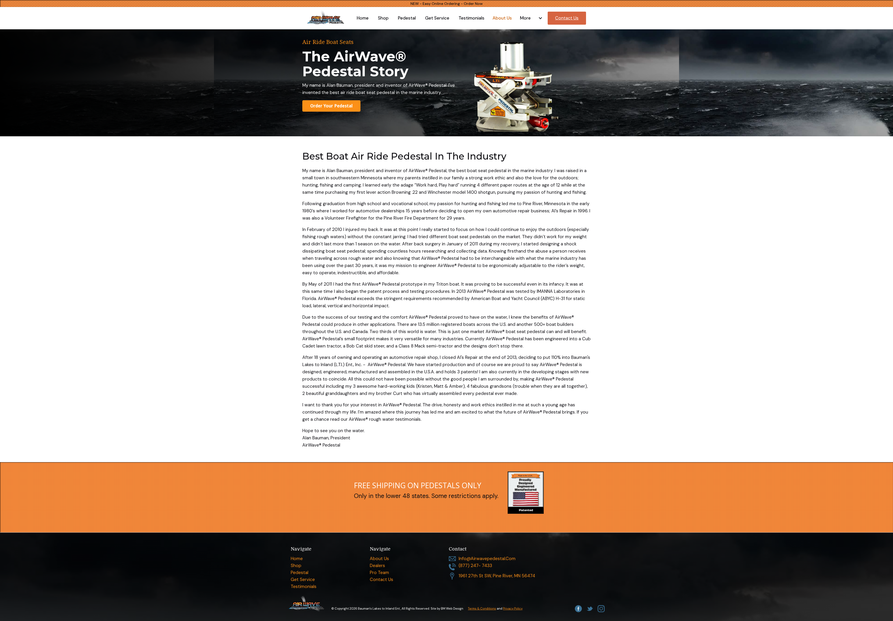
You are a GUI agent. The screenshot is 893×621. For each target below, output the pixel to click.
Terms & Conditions (482, 609)
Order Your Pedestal (331, 106)
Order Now (473, 3)
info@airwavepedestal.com (487, 558)
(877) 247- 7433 (475, 565)
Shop (296, 565)
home (297, 558)
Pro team (379, 572)
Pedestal (299, 572)
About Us (379, 558)
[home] (329, 18)
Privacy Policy (513, 609)
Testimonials (304, 586)
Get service (303, 579)
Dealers (377, 565)
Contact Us (381, 579)
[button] (529, 18)
